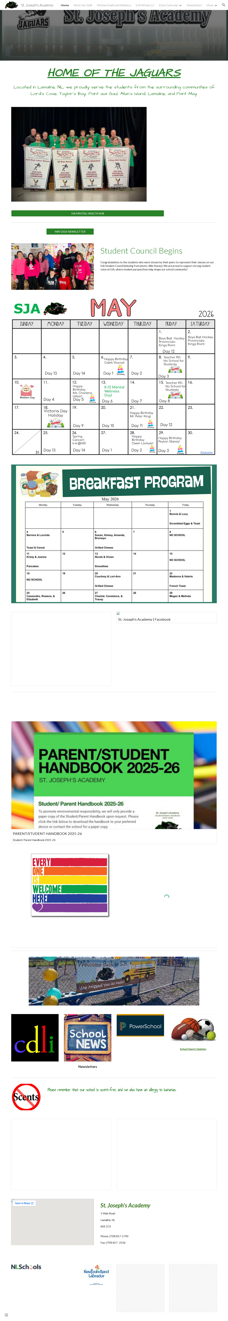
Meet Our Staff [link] (83, 5)
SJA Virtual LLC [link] (145, 5)
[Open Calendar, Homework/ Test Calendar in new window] (104, 1123)
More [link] (210, 5)
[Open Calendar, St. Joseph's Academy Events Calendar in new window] (210, 1123)
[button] (223, 5)
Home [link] (65, 5)
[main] (114, 81)
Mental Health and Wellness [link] (114, 5)
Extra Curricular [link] (168, 5)
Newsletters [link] (194, 5)
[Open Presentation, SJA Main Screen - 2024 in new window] (104, 616)
